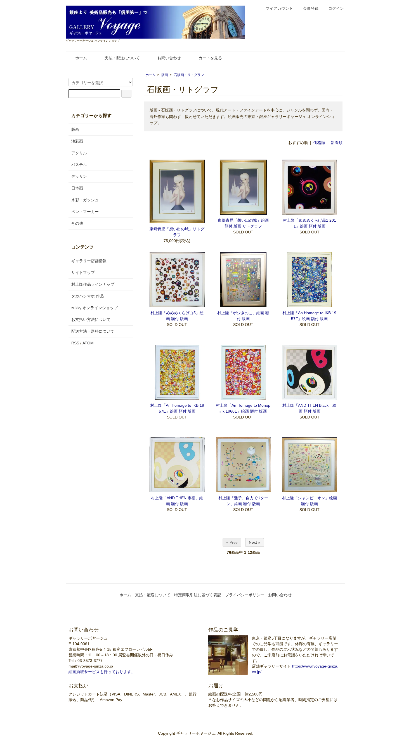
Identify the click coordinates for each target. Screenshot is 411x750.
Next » (254, 542)
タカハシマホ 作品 (87, 296)
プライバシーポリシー (244, 595)
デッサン (79, 176)
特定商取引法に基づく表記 (197, 595)
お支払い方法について (90, 319)
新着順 (336, 142)
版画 (164, 75)
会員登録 (310, 8)
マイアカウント (279, 8)
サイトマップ (83, 272)
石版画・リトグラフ (189, 75)
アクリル (79, 153)
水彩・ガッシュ (85, 200)
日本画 (77, 188)
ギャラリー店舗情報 (89, 261)
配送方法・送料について (92, 331)
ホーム (81, 58)
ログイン (336, 8)
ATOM (88, 343)
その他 (77, 223)
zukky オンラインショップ (94, 308)
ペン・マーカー (85, 211)
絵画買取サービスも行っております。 (101, 671)
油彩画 (77, 141)
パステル (79, 164)
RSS (75, 343)
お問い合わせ (169, 58)
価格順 (319, 142)
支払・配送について (122, 58)
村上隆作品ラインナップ (92, 284)
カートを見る (210, 58)
